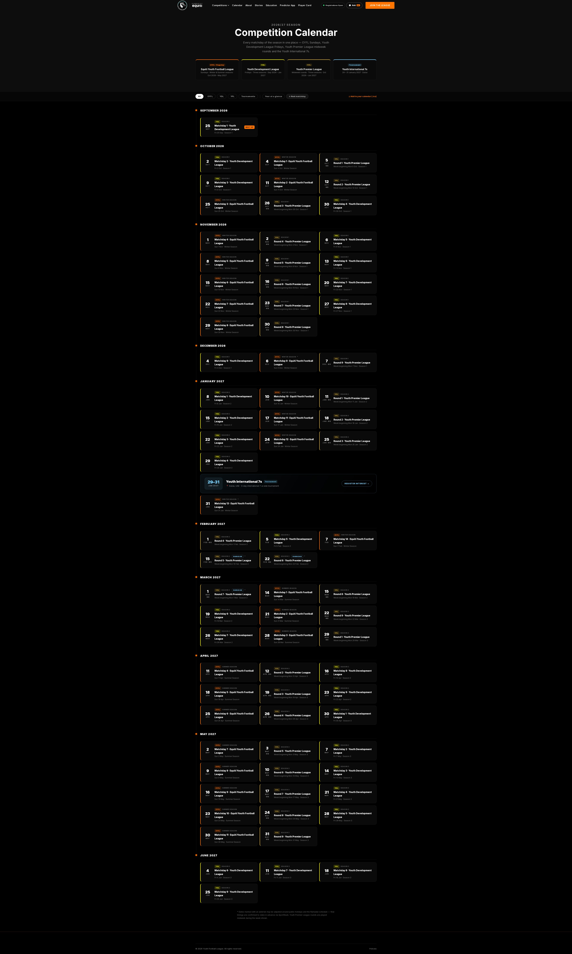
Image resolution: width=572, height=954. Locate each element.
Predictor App (287, 5)
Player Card (304, 5)
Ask (355, 5)
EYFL (210, 96)
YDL (222, 96)
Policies (373, 949)
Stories (259, 5)
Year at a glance (273, 96)
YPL (233, 96)
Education (271, 5)
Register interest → (357, 483)
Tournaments (248, 96)
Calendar (237, 5)
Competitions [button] (219, 5)
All (199, 96)
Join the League (380, 5)
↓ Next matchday (297, 96)
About (248, 5)
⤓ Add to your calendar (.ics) (363, 96)
